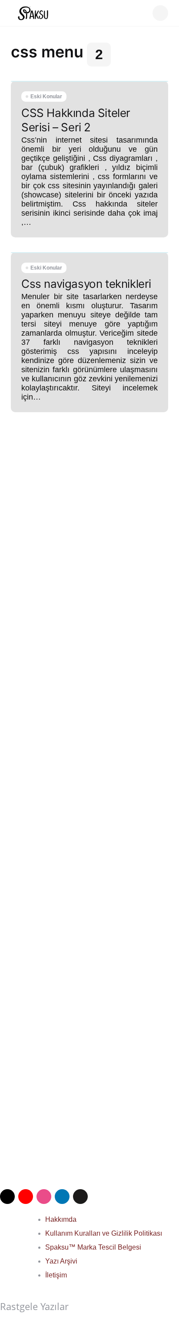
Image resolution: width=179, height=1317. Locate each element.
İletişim (56, 1275)
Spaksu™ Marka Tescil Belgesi (93, 1247)
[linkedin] (62, 1196)
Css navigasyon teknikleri (86, 283)
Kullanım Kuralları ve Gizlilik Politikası (103, 1233)
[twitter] (7, 1196)
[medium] (80, 1196)
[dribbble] (43, 1196)
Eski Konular (46, 96)
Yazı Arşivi (61, 1261)
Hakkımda (60, 1219)
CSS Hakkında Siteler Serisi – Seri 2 (75, 120)
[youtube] (25, 1196)
